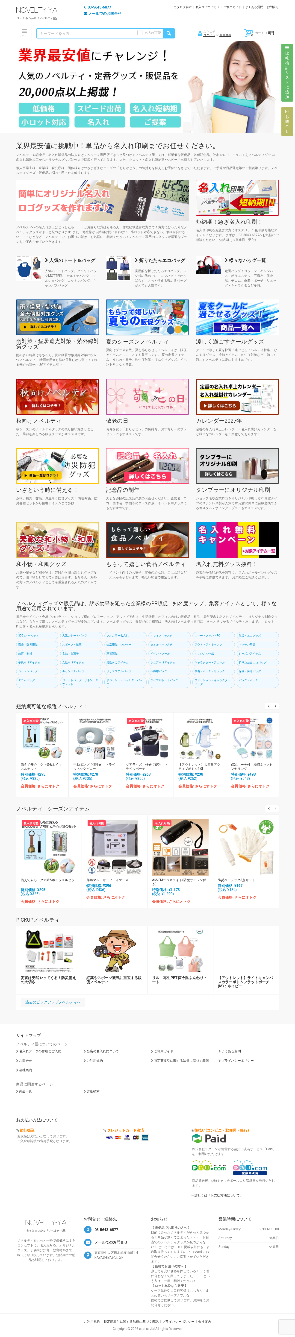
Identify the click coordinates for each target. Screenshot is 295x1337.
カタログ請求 (183, 7)
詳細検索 (93, 1091)
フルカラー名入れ (117, 635)
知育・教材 (25, 653)
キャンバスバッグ (73, 671)
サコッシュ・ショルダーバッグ (124, 682)
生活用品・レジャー (118, 644)
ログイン (209, 35)
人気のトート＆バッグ (71, 260)
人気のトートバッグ (74, 635)
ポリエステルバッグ (118, 671)
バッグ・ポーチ (248, 680)
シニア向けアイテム (162, 662)
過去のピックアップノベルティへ (53, 1002)
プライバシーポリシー (237, 1060)
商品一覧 (25, 1091)
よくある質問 (254, 7)
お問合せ (273, 7)
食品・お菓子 (70, 653)
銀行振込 (27, 1130)
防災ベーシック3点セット (236, 880)
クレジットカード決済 (125, 1130)
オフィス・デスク (161, 635)
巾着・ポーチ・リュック (210, 671)
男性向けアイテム (117, 662)
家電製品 (112, 653)
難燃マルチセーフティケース (107, 880)
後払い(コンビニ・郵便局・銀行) (222, 1130)
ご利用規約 (95, 1060)
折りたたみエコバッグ (161, 260)
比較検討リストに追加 (287, 75)
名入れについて (205, 7)
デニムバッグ (26, 680)
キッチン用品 (247, 644)
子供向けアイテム (29, 662)
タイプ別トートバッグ (164, 680)
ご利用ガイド (233, 7)
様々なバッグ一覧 (247, 260)
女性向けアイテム (73, 662)
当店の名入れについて (103, 1051)
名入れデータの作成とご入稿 (40, 1051)
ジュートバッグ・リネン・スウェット (80, 682)
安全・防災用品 (28, 644)
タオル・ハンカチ (161, 644)
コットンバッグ (28, 671)
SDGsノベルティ (28, 635)
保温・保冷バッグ (250, 671)
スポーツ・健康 (72, 644)
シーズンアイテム (250, 653)
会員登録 (225, 35)
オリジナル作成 (204, 653)
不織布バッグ (158, 671)
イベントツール (160, 653)
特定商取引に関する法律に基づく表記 (181, 1060)
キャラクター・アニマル (210, 662)
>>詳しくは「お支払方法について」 (217, 1195)
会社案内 (25, 1070)
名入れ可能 (153, 33)
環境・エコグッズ (250, 635)
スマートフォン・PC (207, 635)
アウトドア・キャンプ (208, 644)
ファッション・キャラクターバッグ (212, 682)
